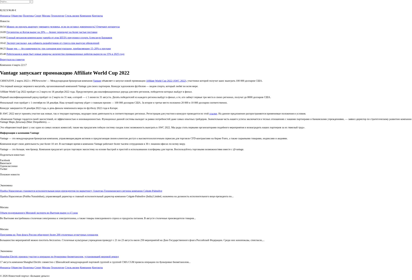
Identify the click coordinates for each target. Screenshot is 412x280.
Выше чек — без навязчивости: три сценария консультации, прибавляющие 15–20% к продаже (58, 48)
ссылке (213, 113)
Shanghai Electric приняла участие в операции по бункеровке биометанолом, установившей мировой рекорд (59, 256)
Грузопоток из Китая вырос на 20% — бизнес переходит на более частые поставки (51, 32)
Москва (46, 15)
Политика (28, 15)
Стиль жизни (72, 15)
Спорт (37, 15)
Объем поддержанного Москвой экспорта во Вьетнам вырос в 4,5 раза (39, 212)
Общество (16, 15)
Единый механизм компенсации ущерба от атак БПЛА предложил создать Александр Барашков (59, 37)
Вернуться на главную (12, 59)
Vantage (97, 80)
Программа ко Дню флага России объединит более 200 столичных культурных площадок (49, 234)
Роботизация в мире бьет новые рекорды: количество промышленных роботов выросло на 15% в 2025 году (65, 54)
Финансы (5, 15)
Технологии (57, 15)
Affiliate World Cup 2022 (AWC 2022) (166, 80)
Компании (85, 15)
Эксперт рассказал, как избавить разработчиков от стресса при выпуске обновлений (52, 43)
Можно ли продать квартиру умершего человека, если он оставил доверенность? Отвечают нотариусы (63, 26)
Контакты (97, 15)
